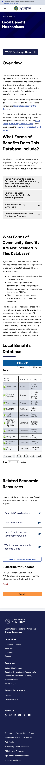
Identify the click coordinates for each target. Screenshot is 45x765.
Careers (8, 656)
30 (33, 456)
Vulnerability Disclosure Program (17, 747)
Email (5, 584)
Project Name (7, 379)
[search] (40, 8)
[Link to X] (24, 715)
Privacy (32, 733)
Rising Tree (10, 436)
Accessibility (21, 733)
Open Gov (9, 733)
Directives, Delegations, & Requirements (20, 672)
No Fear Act (27, 737)
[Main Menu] (5, 8)
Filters (21, 363)
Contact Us (9, 652)
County (33, 379)
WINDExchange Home (19, 52)
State (22, 379)
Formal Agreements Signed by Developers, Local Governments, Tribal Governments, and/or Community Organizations (20, 182)
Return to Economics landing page (22, 559)
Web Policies (9, 742)
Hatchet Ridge (9, 415)
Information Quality (12, 737)
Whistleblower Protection (14, 751)
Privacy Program (11, 683)
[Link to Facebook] (6, 715)
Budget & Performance (13, 668)
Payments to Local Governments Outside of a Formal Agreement (17, 195)
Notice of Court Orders (13, 760)
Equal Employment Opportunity (17, 756)
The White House (11, 699)
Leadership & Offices (13, 645)
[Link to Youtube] (19, 715)
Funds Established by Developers (15, 205)
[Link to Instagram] (11, 715)
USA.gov (8, 695)
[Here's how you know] (22, 2)
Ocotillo (9, 430)
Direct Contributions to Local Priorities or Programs (19, 214)
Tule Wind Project (10, 442)
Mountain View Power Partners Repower (11, 423)
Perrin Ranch (11, 403)
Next (39, 456)
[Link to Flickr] (29, 715)
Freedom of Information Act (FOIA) (18, 676)
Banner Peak (11, 386)
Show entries (14, 462)
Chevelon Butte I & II (10, 395)
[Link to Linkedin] (15, 715)
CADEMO (10, 409)
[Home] (22, 10)
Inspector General (11, 680)
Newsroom (9, 648)
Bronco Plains (9, 448)
